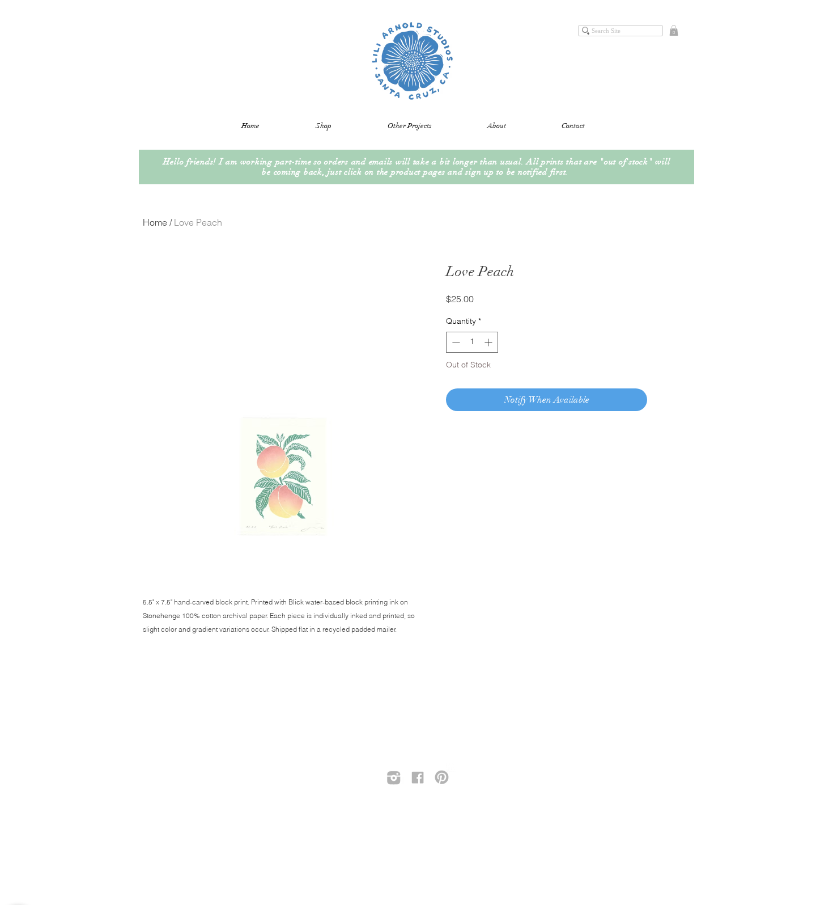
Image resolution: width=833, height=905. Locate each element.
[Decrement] (455, 342)
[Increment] (489, 342)
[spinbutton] (472, 342)
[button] (673, 30)
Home (155, 222)
